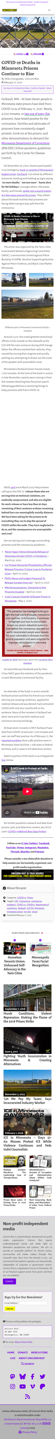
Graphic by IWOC (10, 659)
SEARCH (29, 1364)
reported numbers (11, 740)
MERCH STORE (39, 1352)
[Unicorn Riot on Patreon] (43, 1387)
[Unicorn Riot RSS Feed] (28, 1396)
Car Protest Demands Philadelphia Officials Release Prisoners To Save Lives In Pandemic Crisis (28, 569)
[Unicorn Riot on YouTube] (23, 1387)
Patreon (39, 851)
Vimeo (20, 847)
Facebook (44, 843)
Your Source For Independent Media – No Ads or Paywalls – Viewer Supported (27, 89)
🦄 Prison (36, 54)
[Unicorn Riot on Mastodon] (13, 1377)
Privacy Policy (29, 1432)
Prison (30, 898)
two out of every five (37, 113)
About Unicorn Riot (23, 1342)
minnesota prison (15, 912)
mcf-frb (30, 908)
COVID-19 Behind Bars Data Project (27, 831)
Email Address (12, 1303)
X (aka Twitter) (29, 843)
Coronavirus (24, 901)
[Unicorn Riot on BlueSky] (23, 1377)
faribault (22, 908)
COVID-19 (21, 898)
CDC (16, 901)
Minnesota (39, 908)
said (13, 487)
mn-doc (27, 912)
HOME (11, 1352)
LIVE (12, 1358)
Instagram (30, 847)
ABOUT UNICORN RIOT (32, 1358)
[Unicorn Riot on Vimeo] (33, 1387)
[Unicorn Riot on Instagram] (13, 1387)
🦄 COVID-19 (19, 54)
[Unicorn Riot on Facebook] (33, 1377)
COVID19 (31, 905)
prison (35, 912)
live (3, 760)
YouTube (11, 847)
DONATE (9, 1281)
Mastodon (42, 847)
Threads (15, 851)
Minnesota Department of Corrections (25, 143)
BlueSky (25, 851)
